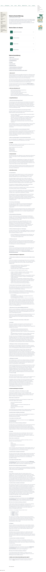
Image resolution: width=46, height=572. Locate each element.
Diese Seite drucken (11, 566)
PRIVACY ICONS (30, 83)
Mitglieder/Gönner (24, 5)
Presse (29, 5)
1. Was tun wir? (11, 57)
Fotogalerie (33, 5)
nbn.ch (14, 559)
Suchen (39, 10)
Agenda (15, 5)
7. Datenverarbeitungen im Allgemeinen (15, 67)
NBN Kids (19, 5)
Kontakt (39, 8)
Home (38, 5)
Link (15, 372)
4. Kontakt (11, 62)
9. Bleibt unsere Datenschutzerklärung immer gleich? (18, 70)
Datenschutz (39, 7)
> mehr (1, 19)
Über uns (2, 5)
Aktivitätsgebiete (7, 5)
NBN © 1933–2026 (2, 570)
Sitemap (39, 6)
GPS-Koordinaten (40, 9)
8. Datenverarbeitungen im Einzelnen (15, 68)
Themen (12, 5)
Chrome (13, 511)
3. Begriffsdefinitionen (13, 60)
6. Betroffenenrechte (12, 65)
